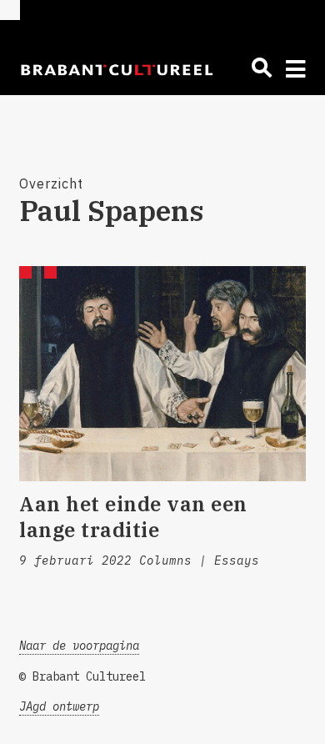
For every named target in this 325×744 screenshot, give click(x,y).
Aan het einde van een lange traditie (133, 516)
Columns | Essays (199, 560)
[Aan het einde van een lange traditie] (162, 373)
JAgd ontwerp (59, 706)
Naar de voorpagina (79, 645)
